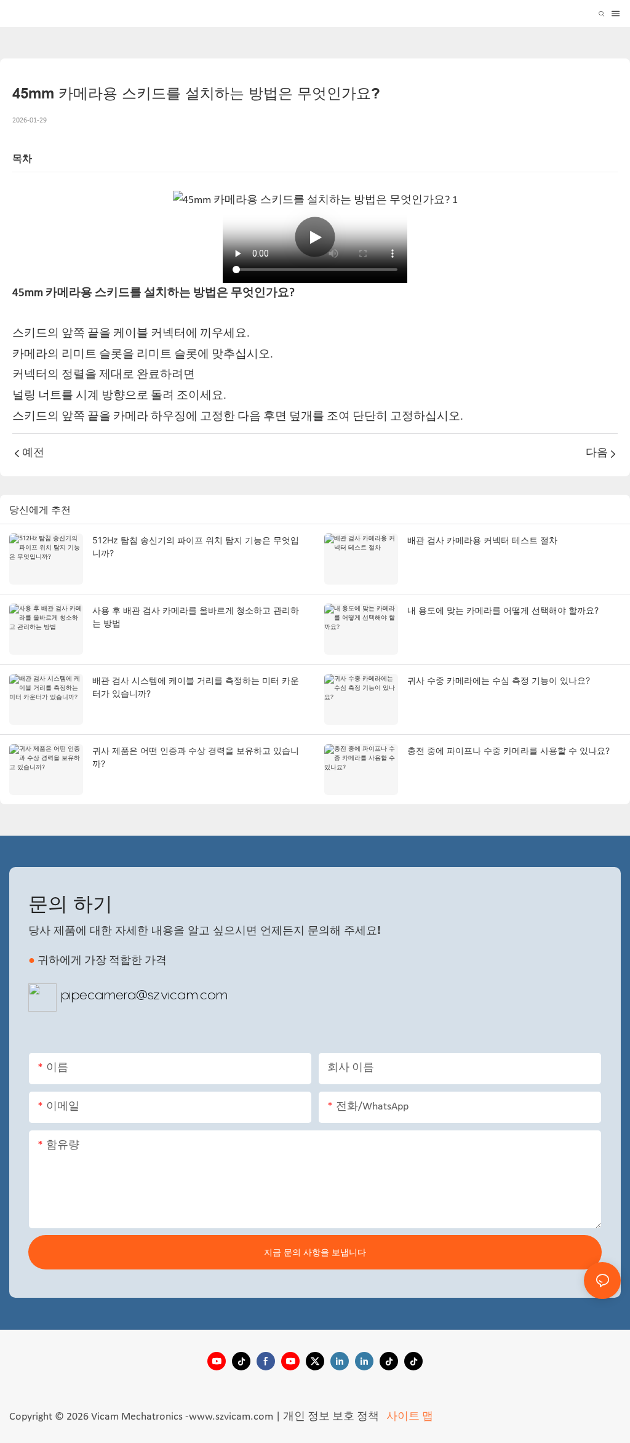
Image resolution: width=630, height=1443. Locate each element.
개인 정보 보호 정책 (332, 1417)
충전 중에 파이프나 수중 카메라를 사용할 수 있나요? (508, 750)
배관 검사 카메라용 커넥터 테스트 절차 (482, 540)
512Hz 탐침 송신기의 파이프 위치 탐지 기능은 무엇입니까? (195, 546)
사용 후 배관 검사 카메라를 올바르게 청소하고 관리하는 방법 (195, 616)
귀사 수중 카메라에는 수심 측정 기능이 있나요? (498, 680)
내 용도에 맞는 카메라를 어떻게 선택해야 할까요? (503, 610)
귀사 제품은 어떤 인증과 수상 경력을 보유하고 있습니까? (195, 757)
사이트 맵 (408, 1417)
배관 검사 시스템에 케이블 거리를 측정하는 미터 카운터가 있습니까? (195, 686)
